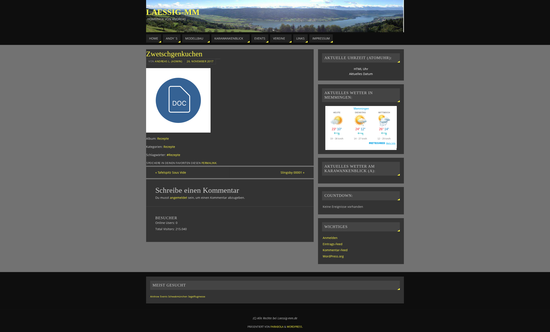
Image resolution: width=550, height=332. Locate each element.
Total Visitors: (165, 229)
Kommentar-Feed (335, 250)
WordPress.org (333, 256)
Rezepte (163, 138)
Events (163, 296)
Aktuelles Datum (361, 74)
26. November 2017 (200, 61)
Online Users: (165, 223)
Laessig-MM (173, 12)
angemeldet (178, 198)
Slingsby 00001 (292, 172)
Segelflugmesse (196, 296)
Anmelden (330, 238)
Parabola (277, 327)
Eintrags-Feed (332, 244)
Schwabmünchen (177, 296)
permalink (209, 163)
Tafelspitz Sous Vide (170, 172)
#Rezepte (173, 155)
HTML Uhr (361, 69)
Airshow (154, 296)
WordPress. (295, 327)
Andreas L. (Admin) (168, 61)
